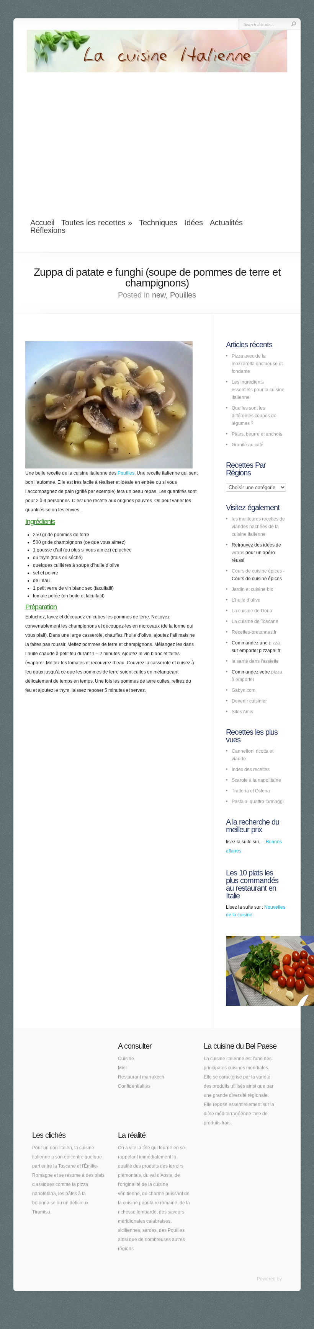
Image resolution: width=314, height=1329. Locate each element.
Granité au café (247, 444)
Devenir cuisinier (249, 701)
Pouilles (183, 295)
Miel (122, 1067)
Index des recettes (251, 769)
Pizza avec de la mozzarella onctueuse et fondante (257, 363)
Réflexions (47, 230)
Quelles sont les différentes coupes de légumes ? (254, 415)
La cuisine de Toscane (255, 621)
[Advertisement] (157, 140)
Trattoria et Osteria (251, 791)
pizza (274, 643)
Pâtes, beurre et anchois (257, 434)
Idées (193, 222)
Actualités (226, 222)
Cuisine (126, 1058)
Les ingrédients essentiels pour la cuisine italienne (258, 389)
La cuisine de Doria (252, 610)
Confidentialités (134, 1086)
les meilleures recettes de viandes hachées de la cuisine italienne (258, 526)
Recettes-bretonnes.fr (254, 632)
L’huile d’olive (246, 600)
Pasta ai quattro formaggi (258, 801)
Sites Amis (242, 711)
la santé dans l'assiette (255, 661)
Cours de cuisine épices (257, 571)
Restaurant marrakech (141, 1077)
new (158, 295)
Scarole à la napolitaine (256, 780)
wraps (238, 552)
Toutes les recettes (96, 222)
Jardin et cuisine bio (252, 589)
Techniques (158, 222)
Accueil (42, 222)
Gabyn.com (243, 690)
